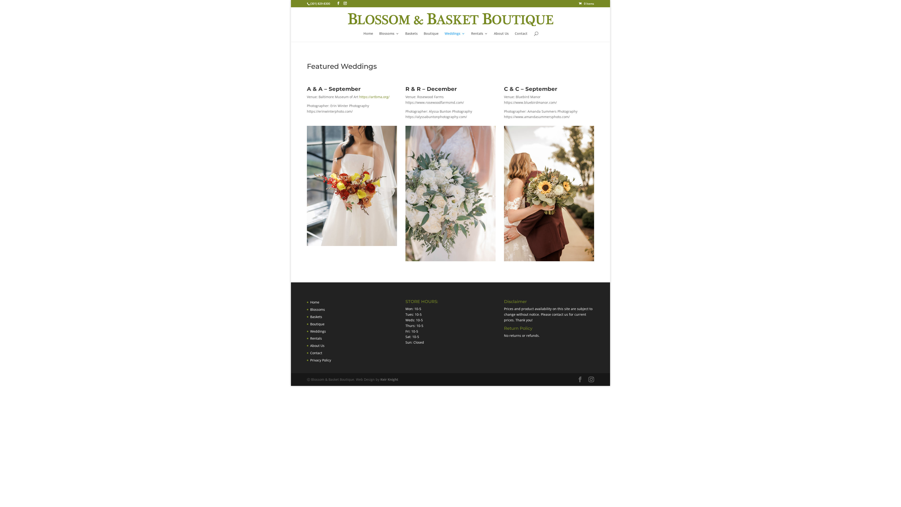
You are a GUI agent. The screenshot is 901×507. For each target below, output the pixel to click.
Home (368, 34)
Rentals (477, 34)
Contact (521, 34)
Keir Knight (389, 379)
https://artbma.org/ (374, 97)
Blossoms (317, 309)
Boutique (431, 34)
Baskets (411, 34)
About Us (501, 34)
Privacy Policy (320, 360)
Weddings (452, 34)
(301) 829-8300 (320, 4)
